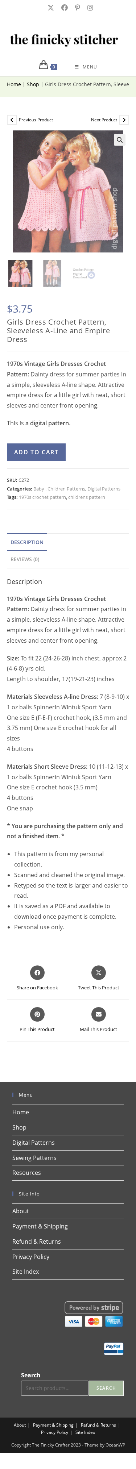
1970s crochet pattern (42, 497)
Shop (33, 84)
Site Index (25, 1272)
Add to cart (36, 452)
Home (14, 84)
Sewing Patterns (34, 1158)
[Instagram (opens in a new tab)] (88, 7)
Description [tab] (27, 542)
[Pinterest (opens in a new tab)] (77, 7)
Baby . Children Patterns (59, 488)
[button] (119, 140)
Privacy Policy (30, 1257)
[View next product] (124, 120)
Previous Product (36, 120)
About (20, 1211)
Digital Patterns (103, 488)
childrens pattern (86, 497)
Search (31, 1375)
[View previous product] (12, 120)
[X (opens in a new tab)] (50, 7)
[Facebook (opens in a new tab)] (64, 7)
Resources (26, 1173)
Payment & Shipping (40, 1226)
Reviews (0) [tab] (25, 559)
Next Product (104, 120)
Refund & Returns (36, 1241)
